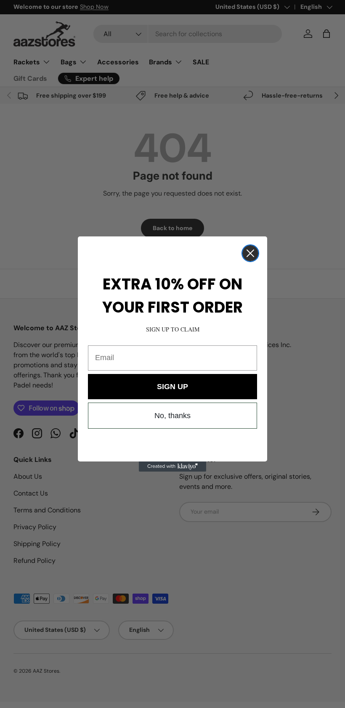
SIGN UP (172, 386)
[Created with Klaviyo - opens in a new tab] (172, 466)
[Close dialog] (250, 253)
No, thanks (172, 415)
